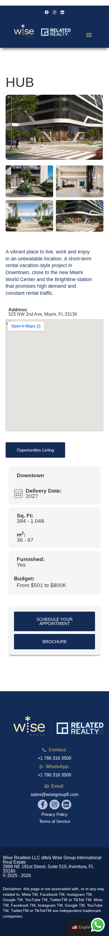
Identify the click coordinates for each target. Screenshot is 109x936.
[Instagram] (54, 804)
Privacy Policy (54, 814)
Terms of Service (54, 821)
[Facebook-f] (43, 804)
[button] (88, 34)
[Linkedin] (66, 804)
